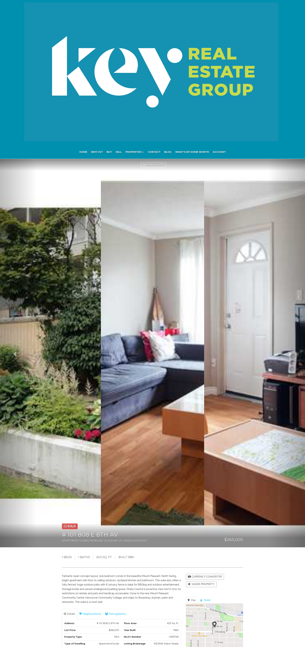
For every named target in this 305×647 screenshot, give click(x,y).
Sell (119, 151)
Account (219, 151)
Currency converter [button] (207, 576)
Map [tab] (193, 600)
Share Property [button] (203, 584)
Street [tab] (206, 600)
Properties (133, 151)
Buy (109, 151)
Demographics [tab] (117, 613)
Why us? (97, 151)
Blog (167, 151)
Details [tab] (70, 613)
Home (83, 151)
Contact (154, 151)
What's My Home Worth (192, 151)
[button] (18, 353)
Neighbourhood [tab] (91, 613)
